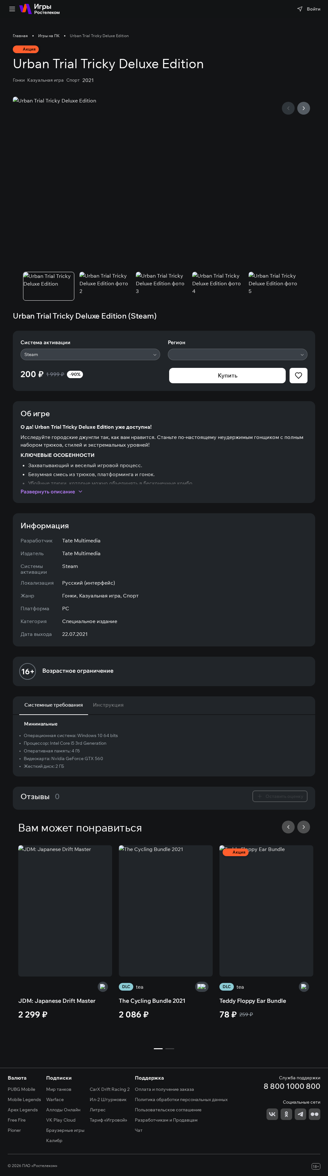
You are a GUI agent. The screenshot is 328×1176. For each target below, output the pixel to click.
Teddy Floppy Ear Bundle (252, 1000)
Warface (55, 1099)
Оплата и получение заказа (164, 1089)
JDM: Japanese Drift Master (56, 1000)
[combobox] (90, 354)
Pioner (14, 1130)
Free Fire (17, 1120)
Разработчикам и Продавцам (166, 1120)
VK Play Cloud (61, 1120)
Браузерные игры (65, 1130)
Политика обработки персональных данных (181, 1099)
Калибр (54, 1140)
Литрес (98, 1110)
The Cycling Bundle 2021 (152, 1000)
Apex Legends (23, 1110)
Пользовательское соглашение (168, 1110)
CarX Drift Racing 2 (110, 1089)
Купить (227, 375)
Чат (139, 1130)
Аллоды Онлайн (63, 1110)
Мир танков (58, 1089)
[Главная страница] (39, 9)
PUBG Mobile (21, 1089)
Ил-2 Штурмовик (108, 1099)
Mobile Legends (24, 1099)
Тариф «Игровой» (108, 1120)
